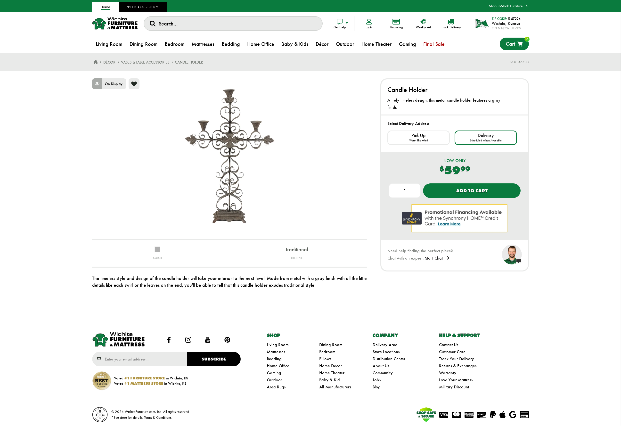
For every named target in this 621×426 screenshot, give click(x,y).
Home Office (278, 366)
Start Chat (434, 258)
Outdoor (274, 380)
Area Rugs (276, 387)
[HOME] (95, 62)
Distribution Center (389, 358)
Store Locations (386, 351)
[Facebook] (169, 340)
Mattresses (276, 351)
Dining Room (331, 344)
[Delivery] (485, 137)
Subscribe (214, 359)
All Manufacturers (335, 387)
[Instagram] (188, 340)
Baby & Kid (329, 380)
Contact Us (448, 344)
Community (383, 373)
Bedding (274, 358)
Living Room (278, 344)
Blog (377, 387)
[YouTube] (208, 340)
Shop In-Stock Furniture (506, 6)
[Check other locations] (418, 137)
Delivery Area (385, 344)
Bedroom (327, 351)
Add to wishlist (134, 83)
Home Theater (331, 373)
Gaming (274, 373)
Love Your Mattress (456, 380)
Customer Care (452, 351)
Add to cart (471, 191)
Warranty (447, 373)
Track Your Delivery (456, 358)
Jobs (377, 380)
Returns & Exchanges (457, 366)
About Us (381, 366)
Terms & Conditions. (158, 417)
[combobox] (233, 23)
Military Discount (454, 387)
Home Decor (330, 366)
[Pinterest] (227, 340)
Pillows (325, 358)
